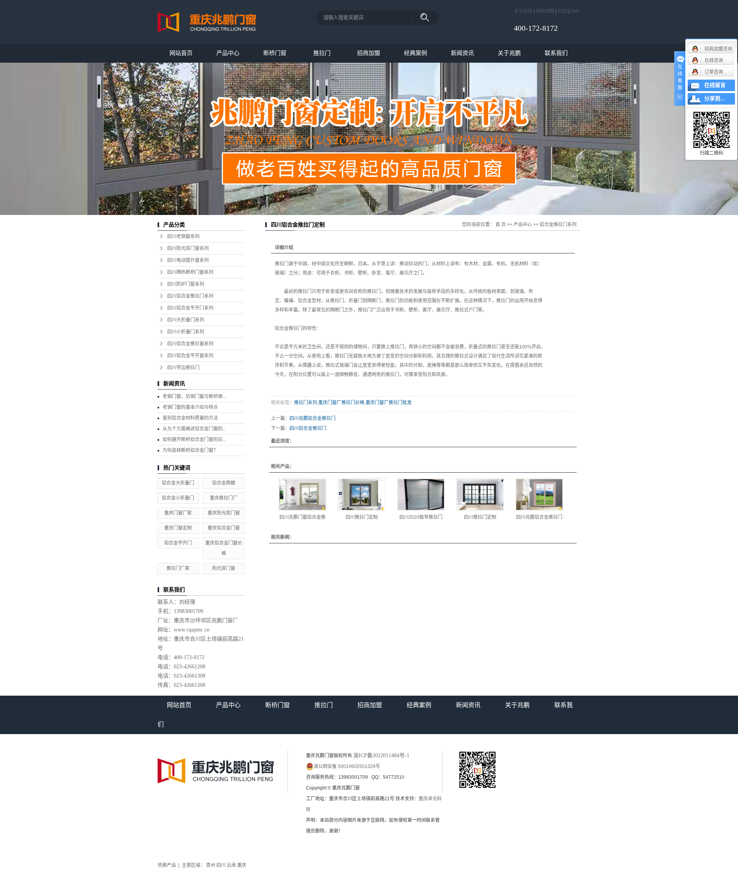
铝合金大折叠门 (178, 483)
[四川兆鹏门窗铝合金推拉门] (302, 494)
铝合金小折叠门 (178, 498)
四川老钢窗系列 (183, 236)
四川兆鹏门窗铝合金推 (302, 517)
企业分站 (523, 11)
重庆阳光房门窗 (224, 513)
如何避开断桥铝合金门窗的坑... (194, 439)
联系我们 (556, 53)
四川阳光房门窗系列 (188, 248)
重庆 (241, 865)
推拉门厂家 (177, 568)
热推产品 (167, 865)
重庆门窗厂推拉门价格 (341, 402)
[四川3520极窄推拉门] (421, 494)
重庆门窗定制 (178, 528)
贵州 (210, 865)
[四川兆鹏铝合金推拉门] (539, 494)
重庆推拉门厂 (224, 498)
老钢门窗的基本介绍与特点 (190, 407)
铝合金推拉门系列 (558, 224)
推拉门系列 (305, 402)
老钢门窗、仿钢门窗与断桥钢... (194, 396)
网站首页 (181, 53)
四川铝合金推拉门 (307, 428)
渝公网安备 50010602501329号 (347, 766)
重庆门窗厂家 (178, 513)
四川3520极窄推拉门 (420, 517)
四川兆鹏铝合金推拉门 (312, 418)
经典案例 (415, 53)
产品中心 (227, 53)
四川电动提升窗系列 (188, 260)
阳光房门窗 (223, 568)
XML (575, 11)
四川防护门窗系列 (185, 284)
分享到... (714, 99)
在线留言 (715, 85)
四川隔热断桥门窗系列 (190, 272)
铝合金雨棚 (223, 483)
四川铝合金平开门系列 (190, 308)
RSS (562, 11)
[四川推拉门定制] (362, 494)
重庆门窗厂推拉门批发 (389, 402)
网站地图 (545, 11)
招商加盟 (368, 53)
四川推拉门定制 (362, 517)
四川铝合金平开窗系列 (190, 355)
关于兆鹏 (509, 53)
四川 (221, 865)
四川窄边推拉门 (183, 367)
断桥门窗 (274, 53)
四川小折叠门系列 (185, 332)
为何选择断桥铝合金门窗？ (190, 450)
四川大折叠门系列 (185, 320)
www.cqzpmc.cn (191, 630)
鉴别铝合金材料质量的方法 (190, 418)
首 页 (500, 224)
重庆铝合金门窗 (224, 528)
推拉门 (322, 53)
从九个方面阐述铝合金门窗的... (194, 428)
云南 (231, 865)
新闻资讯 (462, 53)
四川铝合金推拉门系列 (190, 296)
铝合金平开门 (178, 543)
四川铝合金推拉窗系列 (190, 343)
